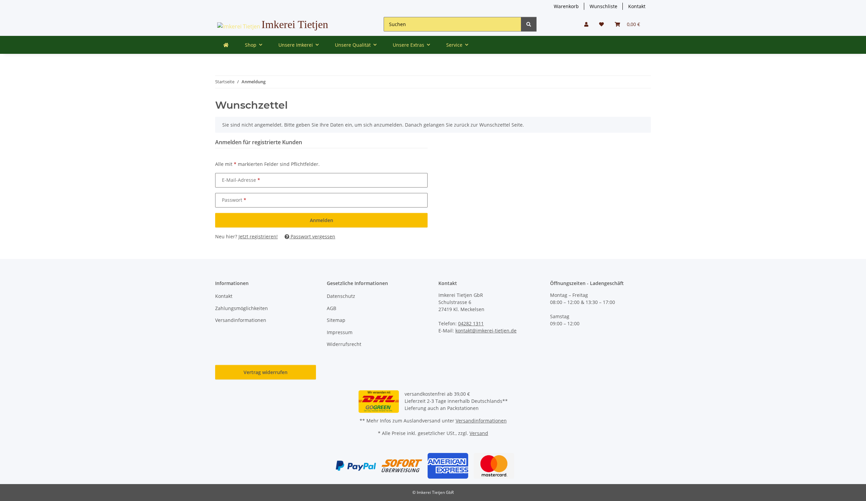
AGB (331, 308)
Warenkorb (566, 6)
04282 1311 (471, 323)
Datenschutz (341, 296)
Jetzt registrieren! (258, 236)
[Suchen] (529, 24)
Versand (479, 433)
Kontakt (636, 6)
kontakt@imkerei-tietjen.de (486, 330)
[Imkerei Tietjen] (226, 45)
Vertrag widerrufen (266, 372)
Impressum (339, 332)
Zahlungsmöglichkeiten (241, 308)
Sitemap (336, 320)
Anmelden (321, 220)
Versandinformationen (240, 320)
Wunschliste (603, 6)
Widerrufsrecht (344, 344)
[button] (586, 24)
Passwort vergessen (312, 236)
